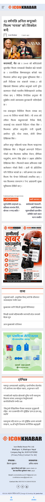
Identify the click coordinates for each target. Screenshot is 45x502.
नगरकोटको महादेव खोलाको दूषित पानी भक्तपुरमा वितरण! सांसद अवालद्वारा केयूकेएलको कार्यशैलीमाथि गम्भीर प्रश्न (22, 398)
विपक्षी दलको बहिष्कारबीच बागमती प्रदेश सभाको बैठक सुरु (21, 316)
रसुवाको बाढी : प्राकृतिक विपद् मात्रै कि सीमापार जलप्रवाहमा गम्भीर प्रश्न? (21, 299)
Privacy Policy (17, 455)
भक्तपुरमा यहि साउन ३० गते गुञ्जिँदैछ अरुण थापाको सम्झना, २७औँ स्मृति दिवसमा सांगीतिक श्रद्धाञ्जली (22, 423)
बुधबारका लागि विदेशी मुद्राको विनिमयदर (18, 307)
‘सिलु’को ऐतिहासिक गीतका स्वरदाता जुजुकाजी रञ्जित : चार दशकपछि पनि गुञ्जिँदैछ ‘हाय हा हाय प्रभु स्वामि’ (22, 411)
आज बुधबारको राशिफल (12, 324)
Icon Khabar (12, 35)
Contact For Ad (30, 455)
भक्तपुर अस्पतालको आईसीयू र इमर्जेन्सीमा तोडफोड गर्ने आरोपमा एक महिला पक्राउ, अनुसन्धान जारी (22, 387)
